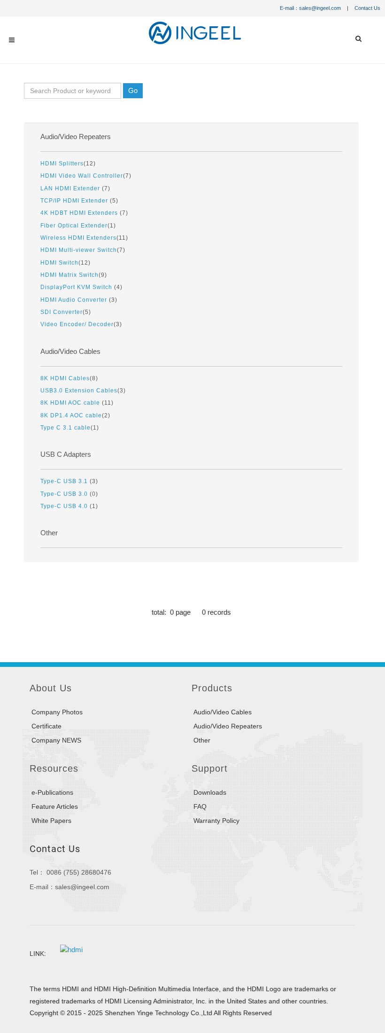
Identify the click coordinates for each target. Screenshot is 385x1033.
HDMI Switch (59, 262)
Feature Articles (54, 806)
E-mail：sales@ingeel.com (310, 8)
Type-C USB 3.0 (65, 494)
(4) (81, 287)
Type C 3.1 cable (65, 427)
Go (133, 90)
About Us (51, 688)
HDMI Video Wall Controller (81, 175)
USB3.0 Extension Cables (78, 390)
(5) (79, 200)
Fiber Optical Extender (74, 225)
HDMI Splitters (62, 163)
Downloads (209, 792)
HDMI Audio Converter (74, 300)
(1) (78, 225)
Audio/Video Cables (70, 351)
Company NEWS (56, 740)
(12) (68, 163)
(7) (85, 175)
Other (49, 533)
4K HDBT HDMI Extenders (80, 213)
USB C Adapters (65, 454)
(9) (73, 275)
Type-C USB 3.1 (65, 481)
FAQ (200, 806)
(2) (75, 415)
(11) (84, 238)
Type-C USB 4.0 (65, 506)
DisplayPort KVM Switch (77, 287)
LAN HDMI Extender (71, 188)
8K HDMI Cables (65, 378)
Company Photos (57, 712)
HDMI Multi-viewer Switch (78, 250)
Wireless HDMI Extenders (78, 238)
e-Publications (52, 792)
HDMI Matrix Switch (69, 275)
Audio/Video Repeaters (75, 137)
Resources (54, 768)
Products (212, 688)
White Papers (51, 820)
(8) (69, 378)
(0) (69, 494)
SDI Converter (61, 312)
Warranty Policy (216, 820)
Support (210, 768)
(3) (78, 300)
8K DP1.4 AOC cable (71, 415)
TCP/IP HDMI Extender (75, 200)
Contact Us (367, 8)
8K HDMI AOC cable (71, 402)
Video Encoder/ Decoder (77, 324)
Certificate (46, 726)
